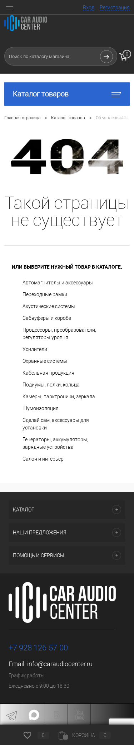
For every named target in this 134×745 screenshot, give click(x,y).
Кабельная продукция (48, 373)
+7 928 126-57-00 (38, 648)
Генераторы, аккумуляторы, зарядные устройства (55, 443)
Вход (88, 7)
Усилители (35, 349)
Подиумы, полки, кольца (51, 385)
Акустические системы (49, 306)
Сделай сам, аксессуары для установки (56, 424)
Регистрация (115, 7)
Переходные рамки (45, 294)
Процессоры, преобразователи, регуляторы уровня (59, 333)
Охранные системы (45, 361)
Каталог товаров (41, 94)
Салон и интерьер (43, 459)
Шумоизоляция (41, 408)
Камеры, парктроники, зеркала (59, 396)
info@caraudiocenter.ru (60, 664)
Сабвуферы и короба (47, 318)
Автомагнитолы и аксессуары (58, 282)
